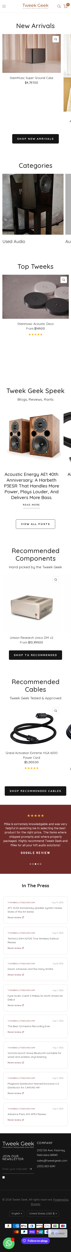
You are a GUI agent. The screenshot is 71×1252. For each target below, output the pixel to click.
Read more (31, 505)
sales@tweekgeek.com (52, 1160)
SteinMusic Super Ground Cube (31, 78)
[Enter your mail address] (30, 1169)
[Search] (59, 6)
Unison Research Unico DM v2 (31, 638)
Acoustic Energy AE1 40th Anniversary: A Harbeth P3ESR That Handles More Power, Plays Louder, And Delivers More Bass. (31, 485)
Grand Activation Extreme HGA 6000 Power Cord (32, 755)
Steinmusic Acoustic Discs (35, 324)
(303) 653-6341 (46, 1166)
